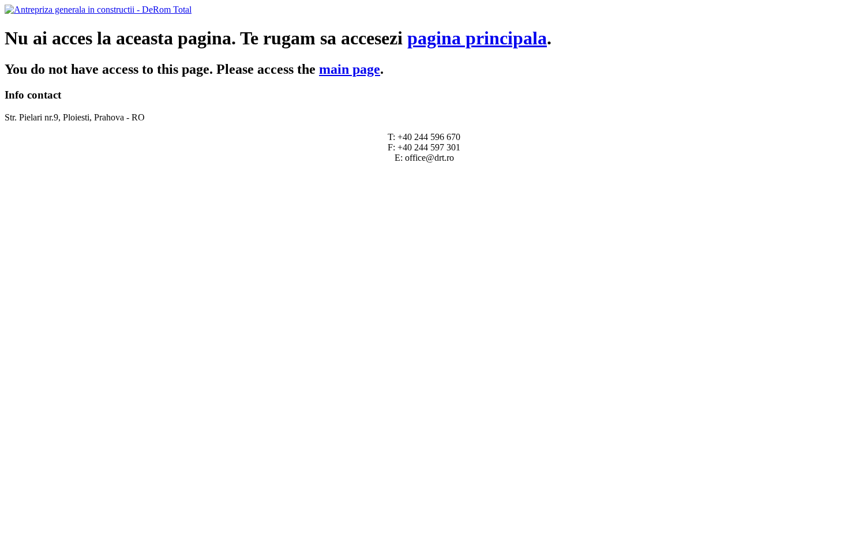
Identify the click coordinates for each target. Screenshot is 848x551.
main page (349, 69)
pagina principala (477, 38)
